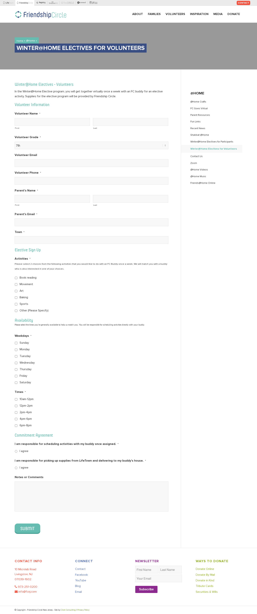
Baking (24, 297)
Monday (25, 349)
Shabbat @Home (199, 134)
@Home (197, 93)
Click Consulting (68, 610)
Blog (78, 586)
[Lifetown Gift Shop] (94, 3)
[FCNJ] (25, 3)
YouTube (80, 580)
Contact (243, 3)
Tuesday (25, 356)
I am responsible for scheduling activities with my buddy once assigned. (67, 444)
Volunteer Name (27, 113)
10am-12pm (26, 399)
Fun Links (195, 121)
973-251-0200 (27, 587)
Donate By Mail (205, 575)
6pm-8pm (26, 425)
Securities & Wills (207, 592)
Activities (22, 259)
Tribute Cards (204, 586)
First (17, 128)
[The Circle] (68, 3)
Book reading (28, 278)
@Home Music (198, 176)
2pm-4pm (26, 412)
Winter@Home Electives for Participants (211, 141)
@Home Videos (199, 169)
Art (22, 291)
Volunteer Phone (28, 173)
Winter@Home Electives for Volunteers (213, 148)
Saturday (25, 382)
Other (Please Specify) (34, 310)
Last (95, 128)
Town (19, 232)
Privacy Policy (83, 610)
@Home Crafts (198, 101)
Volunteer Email (26, 155)
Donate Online (205, 569)
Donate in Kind (205, 580)
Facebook (81, 575)
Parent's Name (26, 190)
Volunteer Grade (28, 137)
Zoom (193, 163)
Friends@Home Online (202, 183)
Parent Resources (200, 115)
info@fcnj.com (27, 592)
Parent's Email (26, 214)
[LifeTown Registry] (41, 3)
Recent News (197, 128)
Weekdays (23, 336)
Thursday (26, 369)
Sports (24, 304)
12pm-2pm (26, 406)
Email (78, 592)
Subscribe (146, 589)
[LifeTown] (9, 3)
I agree (24, 451)
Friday (23, 376)
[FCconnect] (82, 3)
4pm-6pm (26, 419)
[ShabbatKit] (54, 3)
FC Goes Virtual (199, 108)
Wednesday (27, 363)
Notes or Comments (29, 477)
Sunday (24, 343)
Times (20, 392)
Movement (26, 284)
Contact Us (196, 156)
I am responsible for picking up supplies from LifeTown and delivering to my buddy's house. (80, 461)
